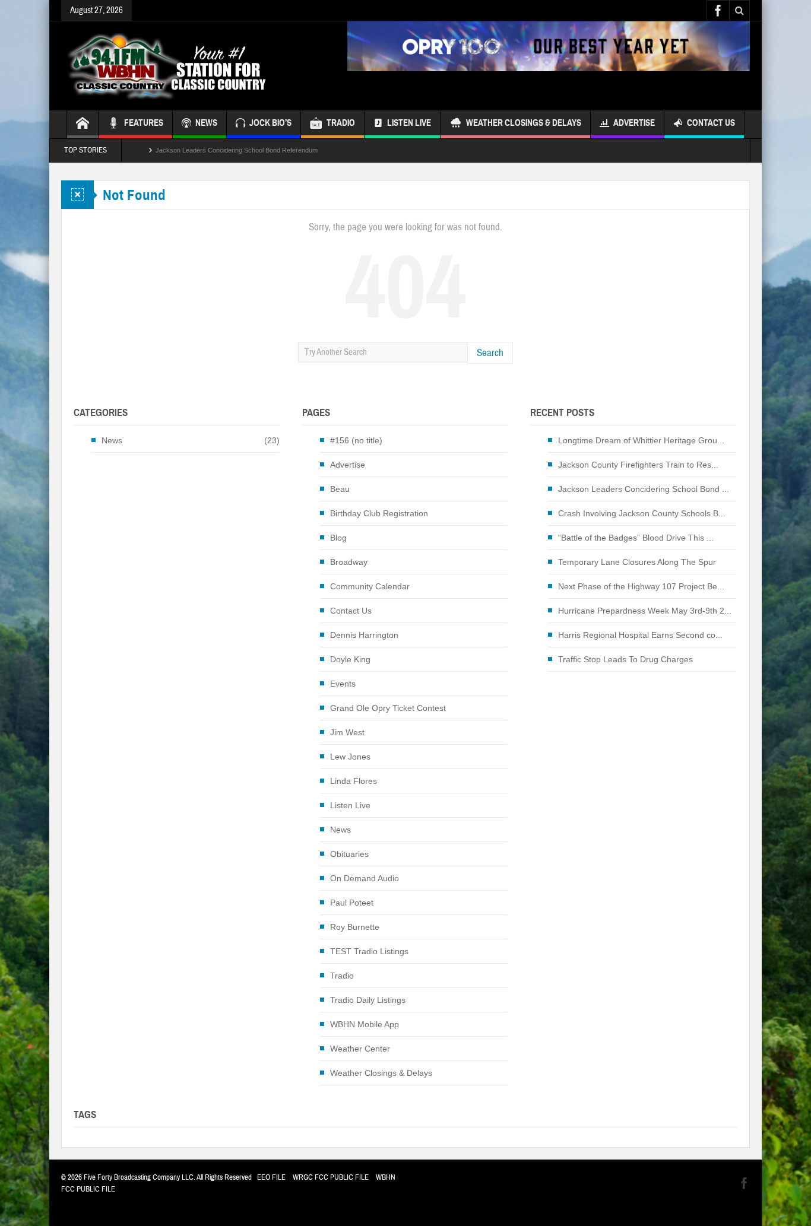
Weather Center (360, 1048)
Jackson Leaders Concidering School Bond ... (643, 489)
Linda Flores (353, 781)
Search (490, 353)
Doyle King (350, 659)
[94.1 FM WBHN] (196, 66)
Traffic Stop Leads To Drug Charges (625, 659)
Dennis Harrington (364, 635)
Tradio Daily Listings (368, 1000)
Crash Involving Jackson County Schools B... (642, 513)
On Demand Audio (364, 878)
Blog (338, 537)
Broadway (349, 562)
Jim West (347, 732)
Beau (340, 489)
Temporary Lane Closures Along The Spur (637, 562)
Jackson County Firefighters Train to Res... (638, 464)
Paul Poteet (351, 902)
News (112, 440)
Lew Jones (350, 756)
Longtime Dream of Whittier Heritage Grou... (641, 440)
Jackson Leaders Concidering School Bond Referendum (237, 150)
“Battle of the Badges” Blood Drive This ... (636, 537)
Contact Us (711, 122)
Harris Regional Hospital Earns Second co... (640, 635)
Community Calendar (370, 586)
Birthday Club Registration (379, 513)
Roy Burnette (354, 927)
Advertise (634, 122)
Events (343, 683)
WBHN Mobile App (364, 1024)
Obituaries (349, 854)
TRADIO (341, 122)
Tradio (342, 975)
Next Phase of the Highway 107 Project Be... (641, 586)
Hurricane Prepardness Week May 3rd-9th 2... (644, 610)
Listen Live (409, 122)
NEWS (206, 122)
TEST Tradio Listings (369, 951)
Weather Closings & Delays (523, 122)
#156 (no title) (356, 440)
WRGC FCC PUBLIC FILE (331, 1177)
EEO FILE (271, 1177)
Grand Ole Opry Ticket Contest (388, 708)
